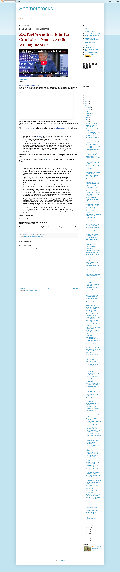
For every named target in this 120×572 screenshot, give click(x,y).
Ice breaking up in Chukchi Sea (93, 368)
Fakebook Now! (89, 293)
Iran (24, 236)
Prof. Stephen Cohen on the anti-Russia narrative (92, 400)
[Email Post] (37, 234)
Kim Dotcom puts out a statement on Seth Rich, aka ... (93, 391)
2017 (86, 105)
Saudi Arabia (37, 236)
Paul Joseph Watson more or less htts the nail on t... (93, 476)
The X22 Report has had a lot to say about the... (93, 483)
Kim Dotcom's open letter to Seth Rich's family (92, 308)
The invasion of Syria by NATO (93, 433)
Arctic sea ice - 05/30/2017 (92, 123)
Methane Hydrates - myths (91, 45)
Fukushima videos (89, 47)
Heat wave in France (91, 144)
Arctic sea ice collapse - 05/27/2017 (91, 243)
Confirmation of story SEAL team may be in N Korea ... (93, 191)
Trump (41, 236)
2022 (86, 95)
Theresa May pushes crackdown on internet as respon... (92, 162)
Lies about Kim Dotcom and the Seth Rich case (93, 358)
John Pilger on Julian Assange (93, 424)
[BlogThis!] (42, 234)
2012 (86, 538)
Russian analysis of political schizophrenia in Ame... (92, 427)
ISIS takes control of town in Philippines (92, 374)
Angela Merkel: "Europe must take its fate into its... (93, 228)
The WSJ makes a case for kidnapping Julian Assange (93, 395)
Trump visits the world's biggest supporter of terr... (93, 436)
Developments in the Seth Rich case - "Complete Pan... (93, 422)
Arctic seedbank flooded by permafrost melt (92, 463)
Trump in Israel (89, 416)
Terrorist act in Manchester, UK (93, 414)
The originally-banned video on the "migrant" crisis (93, 218)
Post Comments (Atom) (31, 290)
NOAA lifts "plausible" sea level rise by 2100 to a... (93, 350)
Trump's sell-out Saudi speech (93, 398)
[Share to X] (44, 234)
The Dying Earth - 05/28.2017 (93, 237)
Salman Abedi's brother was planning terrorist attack (92, 205)
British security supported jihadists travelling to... (92, 296)
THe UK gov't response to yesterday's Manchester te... (93, 377)
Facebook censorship (91, 248)
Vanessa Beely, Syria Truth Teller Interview (92, 285)
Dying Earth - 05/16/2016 (92, 510)
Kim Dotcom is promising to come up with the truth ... (92, 446)
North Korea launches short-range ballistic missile (92, 225)
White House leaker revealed (93, 489)
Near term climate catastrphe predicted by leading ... (93, 275)
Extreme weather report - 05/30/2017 (92, 126)
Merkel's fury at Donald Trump (93, 250)
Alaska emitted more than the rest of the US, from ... (93, 456)
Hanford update (89, 352)
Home (48, 288)
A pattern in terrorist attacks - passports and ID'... (92, 208)
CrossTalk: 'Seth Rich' (91, 185)
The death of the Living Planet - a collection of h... (93, 318)
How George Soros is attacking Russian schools (93, 215)
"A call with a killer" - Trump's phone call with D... (92, 195)
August (88, 115)
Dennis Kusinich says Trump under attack (93, 491)
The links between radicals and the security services (93, 278)
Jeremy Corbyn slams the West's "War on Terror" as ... (93, 221)
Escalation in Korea (90, 246)
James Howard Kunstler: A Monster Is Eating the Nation (93, 479)
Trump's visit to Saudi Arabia (92, 408)
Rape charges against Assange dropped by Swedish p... (93, 498)
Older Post (75, 288)
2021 (86, 97)
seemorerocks (97, 546)
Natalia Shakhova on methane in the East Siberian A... (93, 355)
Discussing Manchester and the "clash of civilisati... (92, 235)
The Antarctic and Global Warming (93, 33)
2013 (86, 536)
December (88, 107)
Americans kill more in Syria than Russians (92, 290)
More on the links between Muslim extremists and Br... (93, 240)
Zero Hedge (23, 79)
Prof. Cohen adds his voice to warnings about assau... (93, 473)
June (87, 119)
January (88, 527)
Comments (24, 21)
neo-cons (27, 236)
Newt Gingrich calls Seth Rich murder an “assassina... (93, 384)
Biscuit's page (88, 30)
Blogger (63, 560)
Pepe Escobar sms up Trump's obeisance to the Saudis (93, 431)
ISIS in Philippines (90, 305)
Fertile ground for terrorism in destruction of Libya (93, 133)
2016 (86, 529)
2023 (86, 93)
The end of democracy (91, 287)
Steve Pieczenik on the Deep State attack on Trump (93, 495)
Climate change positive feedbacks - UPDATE (90, 43)
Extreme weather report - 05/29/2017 (92, 179)
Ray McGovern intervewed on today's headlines (93, 517)
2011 (86, 540)
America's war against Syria (92, 252)
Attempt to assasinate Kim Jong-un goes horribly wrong (92, 201)
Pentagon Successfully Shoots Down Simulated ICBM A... (93, 153)
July (87, 117)
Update (87, 501)
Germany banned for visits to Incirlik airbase (93, 129)
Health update (89, 503)
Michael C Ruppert (89, 54)
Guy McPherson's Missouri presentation (92, 449)
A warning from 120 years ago (93, 406)
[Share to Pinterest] (47, 234)
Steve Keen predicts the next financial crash (93, 255)
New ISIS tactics (90, 135)
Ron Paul (32, 236)
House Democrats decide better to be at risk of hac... (93, 338)
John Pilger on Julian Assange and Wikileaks (93, 328)
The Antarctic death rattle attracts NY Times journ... (92, 453)
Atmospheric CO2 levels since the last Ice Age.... (93, 331)
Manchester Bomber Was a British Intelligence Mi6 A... (93, 266)
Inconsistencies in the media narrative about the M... (92, 370)
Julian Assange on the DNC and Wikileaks (92, 387)
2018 (86, 103)
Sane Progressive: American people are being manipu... (93, 486)
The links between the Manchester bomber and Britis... (92, 259)
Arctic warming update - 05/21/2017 (91, 411)
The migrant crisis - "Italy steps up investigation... (93, 188)
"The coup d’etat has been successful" (92, 365)
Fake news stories (90, 505)
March (87, 523)
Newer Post (22, 288)
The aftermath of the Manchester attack (91, 302)
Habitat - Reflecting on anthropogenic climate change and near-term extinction (92, 40)
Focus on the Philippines (92, 197)
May (87, 121)
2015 (86, 531)
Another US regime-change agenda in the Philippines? (93, 183)
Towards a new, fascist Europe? (91, 508)
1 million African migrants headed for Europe (92, 169)
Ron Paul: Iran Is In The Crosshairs (91, 419)
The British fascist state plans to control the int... (93, 466)
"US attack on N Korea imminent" (91, 334)
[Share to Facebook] (45, 234)
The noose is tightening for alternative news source (92, 314)
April (87, 521)
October (88, 111)
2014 (86, 533)
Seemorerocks (36, 8)
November (88, 109)
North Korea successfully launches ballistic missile (92, 439)
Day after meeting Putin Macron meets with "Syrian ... (93, 157)
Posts (22, 18)
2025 (86, 89)
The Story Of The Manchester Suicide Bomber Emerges (93, 341)
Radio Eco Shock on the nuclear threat (91, 311)
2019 (86, 101)
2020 (86, 99)
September (89, 113)
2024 (86, 91)
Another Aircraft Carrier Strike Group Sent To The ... (93, 173)
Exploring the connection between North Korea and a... (93, 514)
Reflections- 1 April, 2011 (90, 31)
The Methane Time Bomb (91, 52)
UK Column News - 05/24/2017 (93, 347)
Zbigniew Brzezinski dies (92, 269)
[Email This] (40, 234)
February (88, 525)
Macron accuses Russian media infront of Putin (92, 176)
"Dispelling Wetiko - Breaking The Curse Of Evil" (93, 443)
